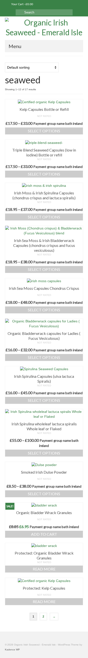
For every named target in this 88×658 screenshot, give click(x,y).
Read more (44, 569)
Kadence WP (12, 649)
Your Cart (22, 4)
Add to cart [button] (44, 534)
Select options (44, 130)
